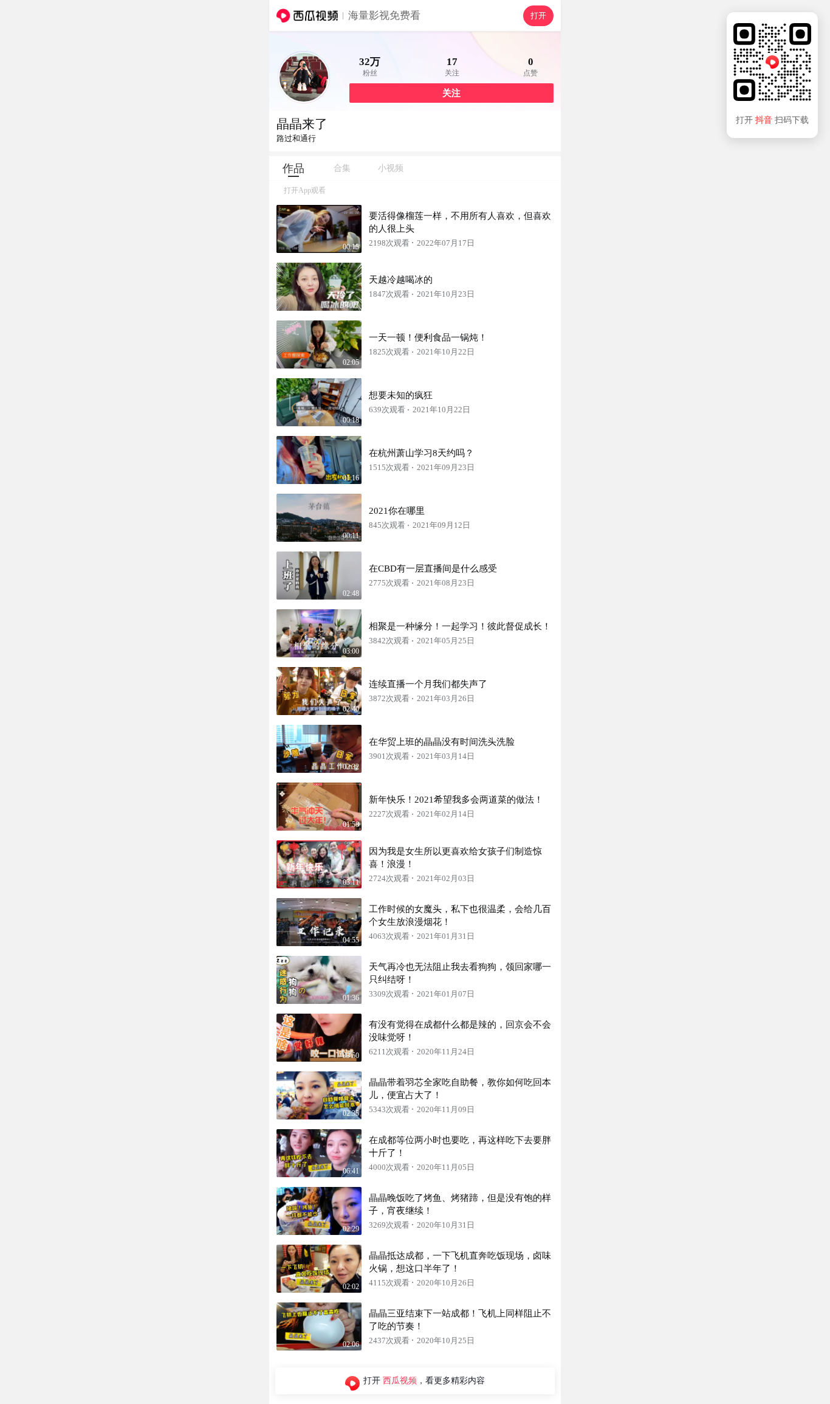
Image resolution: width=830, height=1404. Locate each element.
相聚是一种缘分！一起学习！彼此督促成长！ (460, 626)
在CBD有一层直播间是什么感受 (433, 568)
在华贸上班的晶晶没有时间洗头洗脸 (442, 742)
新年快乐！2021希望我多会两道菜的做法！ (456, 799)
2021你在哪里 (397, 511)
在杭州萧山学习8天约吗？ (421, 453)
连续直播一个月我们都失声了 (428, 684)
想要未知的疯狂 (401, 395)
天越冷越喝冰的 (401, 280)
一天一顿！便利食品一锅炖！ (428, 337)
